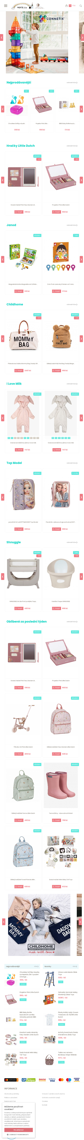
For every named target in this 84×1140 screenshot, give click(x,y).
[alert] (18, 1120)
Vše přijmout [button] (19, 1130)
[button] (18, 1134)
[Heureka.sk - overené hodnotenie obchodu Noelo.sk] (11, 1139)
